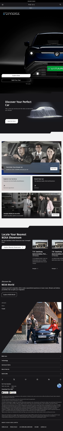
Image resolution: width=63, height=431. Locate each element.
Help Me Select (12, 121)
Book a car (36, 187)
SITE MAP (37, 426)
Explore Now (16, 75)
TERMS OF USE (5, 426)
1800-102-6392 (5, 386)
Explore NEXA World (9, 294)
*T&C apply (28, 83)
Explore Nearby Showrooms (12, 247)
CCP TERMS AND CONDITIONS (25, 426)
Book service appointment (9, 187)
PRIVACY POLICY (13, 426)
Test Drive (53, 168)
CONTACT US (43, 426)
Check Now (55, 215)
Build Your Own (16, 80)
